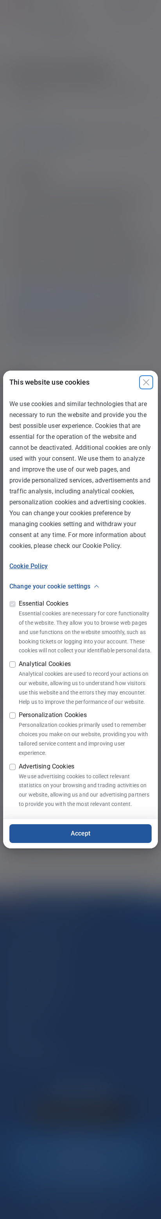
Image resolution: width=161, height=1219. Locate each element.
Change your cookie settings (49, 586)
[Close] (146, 382)
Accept (81, 833)
